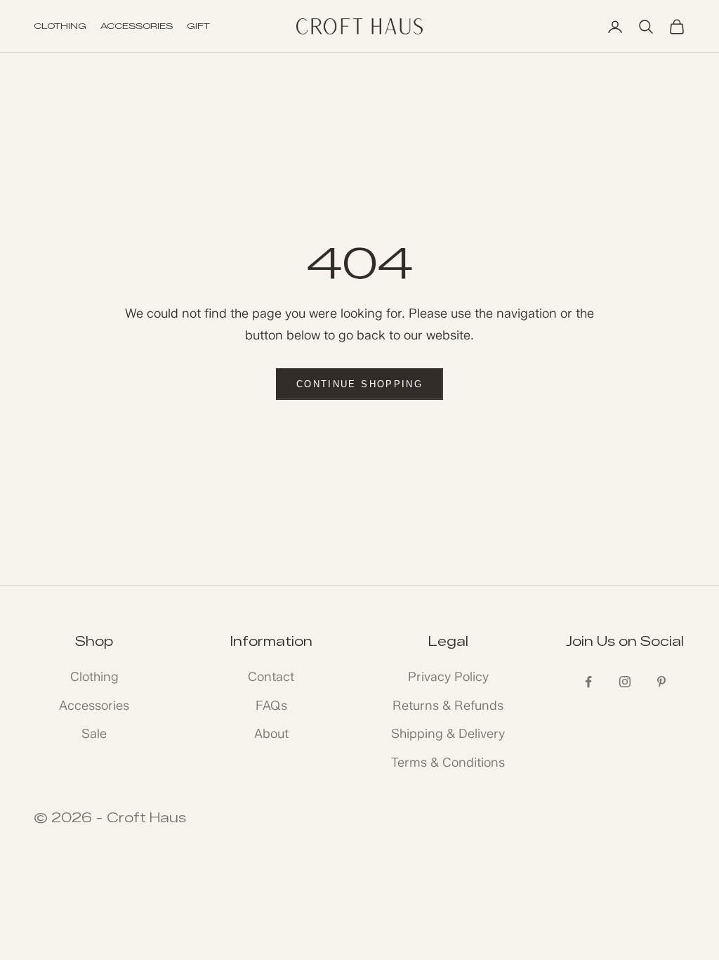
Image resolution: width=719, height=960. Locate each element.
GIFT (198, 25)
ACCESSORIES (136, 25)
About (271, 733)
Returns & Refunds (448, 705)
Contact (271, 677)
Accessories (94, 705)
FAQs (271, 705)
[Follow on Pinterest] (661, 682)
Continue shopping (359, 384)
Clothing (94, 677)
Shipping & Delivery (448, 733)
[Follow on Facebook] (588, 682)
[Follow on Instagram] (625, 682)
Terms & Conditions (448, 762)
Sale (94, 733)
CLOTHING (60, 25)
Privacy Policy (448, 677)
